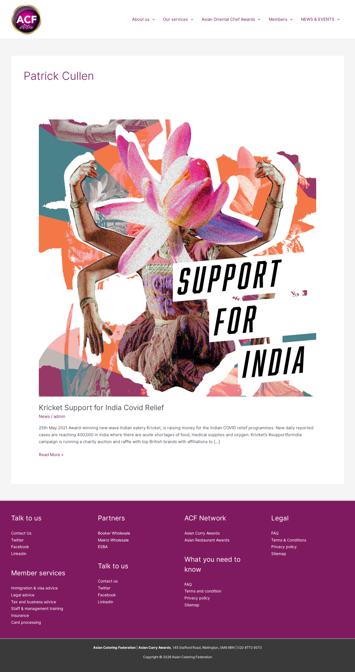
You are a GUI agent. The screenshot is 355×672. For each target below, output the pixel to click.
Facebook (20, 546)
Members (278, 19)
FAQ (188, 584)
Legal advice (22, 594)
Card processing (26, 622)
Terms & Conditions (288, 540)
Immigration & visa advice (34, 588)
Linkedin (18, 553)
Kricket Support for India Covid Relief (101, 407)
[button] (152, 19)
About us (140, 19)
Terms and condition (202, 591)
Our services (175, 19)
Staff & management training (37, 608)
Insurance (20, 615)
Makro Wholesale (113, 540)
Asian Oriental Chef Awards (228, 19)
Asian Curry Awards (202, 533)
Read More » (51, 454)
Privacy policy (197, 598)
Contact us (108, 581)
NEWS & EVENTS (317, 19)
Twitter (17, 540)
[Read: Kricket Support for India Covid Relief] (177, 257)
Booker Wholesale (114, 533)
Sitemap (191, 604)
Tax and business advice (33, 601)
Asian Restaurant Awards (206, 540)
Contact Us (21, 533)
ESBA (103, 546)
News (44, 416)
